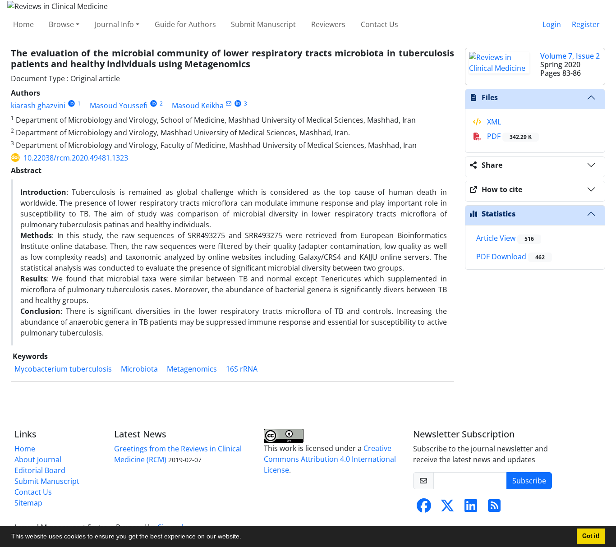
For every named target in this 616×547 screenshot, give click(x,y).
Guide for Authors (185, 24)
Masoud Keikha (198, 105)
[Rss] (494, 508)
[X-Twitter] (447, 508)
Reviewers (328, 24)
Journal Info (114, 24)
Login (551, 24)
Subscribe (529, 481)
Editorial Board (39, 470)
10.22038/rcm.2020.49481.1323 (75, 158)
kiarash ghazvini (38, 105)
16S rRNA (241, 369)
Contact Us (379, 24)
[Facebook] (424, 508)
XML (493, 122)
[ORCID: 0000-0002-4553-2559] (238, 103)
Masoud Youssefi (118, 105)
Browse (61, 24)
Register (586, 24)
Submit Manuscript (263, 24)
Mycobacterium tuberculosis (63, 369)
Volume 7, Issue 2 (570, 56)
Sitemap (28, 503)
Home (23, 24)
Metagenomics (192, 369)
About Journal (37, 459)
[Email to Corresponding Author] (228, 103)
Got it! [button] (590, 536)
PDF (508, 136)
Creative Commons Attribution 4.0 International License (330, 459)
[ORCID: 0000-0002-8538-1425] (71, 103)
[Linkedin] (471, 508)
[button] (244, 537)
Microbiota (139, 369)
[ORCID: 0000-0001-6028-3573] (153, 103)
